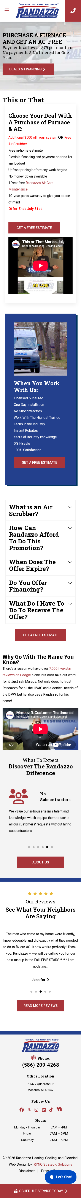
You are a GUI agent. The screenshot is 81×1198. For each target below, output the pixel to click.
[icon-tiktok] (51, 1110)
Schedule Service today (41, 1191)
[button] (29, 847)
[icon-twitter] (29, 1110)
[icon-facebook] (21, 1110)
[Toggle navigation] (6, 10)
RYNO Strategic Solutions (53, 1164)
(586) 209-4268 (40, 1065)
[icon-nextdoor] (59, 1110)
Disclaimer (27, 1171)
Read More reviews (41, 1006)
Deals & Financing (25, 69)
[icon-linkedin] (44, 1110)
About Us (40, 862)
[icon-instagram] (36, 1110)
